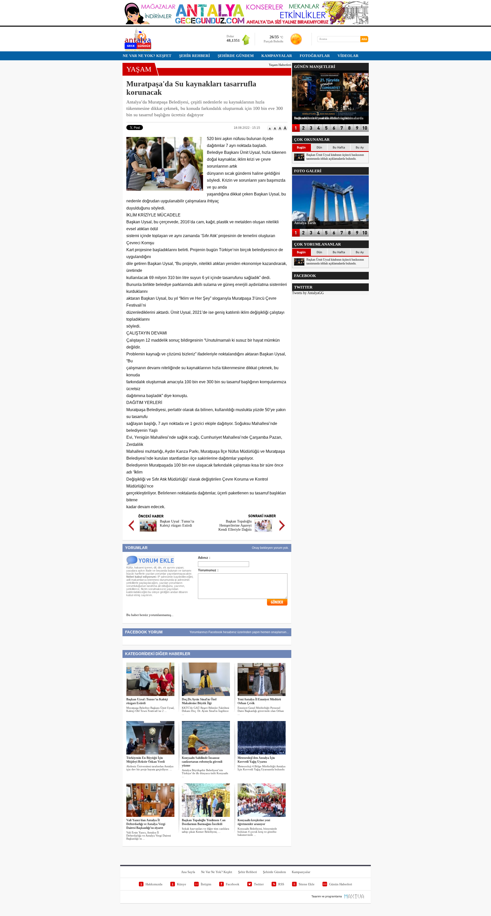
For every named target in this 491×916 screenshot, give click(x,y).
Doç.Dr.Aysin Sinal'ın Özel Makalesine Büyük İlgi (199, 701)
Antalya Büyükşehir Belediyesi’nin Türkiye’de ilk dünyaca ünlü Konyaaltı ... (205, 773)
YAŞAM (138, 69)
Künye (181, 884)
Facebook (232, 884)
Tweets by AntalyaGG (308, 293)
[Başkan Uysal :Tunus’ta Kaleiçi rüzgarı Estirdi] (148, 533)
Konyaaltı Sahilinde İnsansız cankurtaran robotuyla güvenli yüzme (202, 761)
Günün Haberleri (340, 884)
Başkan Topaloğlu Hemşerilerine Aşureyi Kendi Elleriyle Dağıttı (235, 525)
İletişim (206, 884)
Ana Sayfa (188, 872)
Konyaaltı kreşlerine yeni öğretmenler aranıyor (254, 822)
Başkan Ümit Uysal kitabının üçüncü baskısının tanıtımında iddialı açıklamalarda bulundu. (335, 156)
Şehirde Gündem (274, 872)
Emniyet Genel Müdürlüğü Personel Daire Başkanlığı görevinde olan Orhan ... (261, 710)
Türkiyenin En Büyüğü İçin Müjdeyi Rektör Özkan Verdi (145, 759)
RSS (281, 884)
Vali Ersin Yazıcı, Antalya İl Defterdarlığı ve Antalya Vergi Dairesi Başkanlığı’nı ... (148, 835)
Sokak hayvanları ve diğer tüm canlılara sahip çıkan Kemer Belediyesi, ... (205, 830)
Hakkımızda (154, 884)
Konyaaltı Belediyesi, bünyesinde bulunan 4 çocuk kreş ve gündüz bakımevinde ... (257, 831)
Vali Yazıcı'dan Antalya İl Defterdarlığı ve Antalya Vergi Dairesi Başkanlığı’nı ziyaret (145, 824)
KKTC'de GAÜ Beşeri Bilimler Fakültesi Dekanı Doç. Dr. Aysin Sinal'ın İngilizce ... (205, 710)
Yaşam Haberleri (280, 65)
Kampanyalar (301, 872)
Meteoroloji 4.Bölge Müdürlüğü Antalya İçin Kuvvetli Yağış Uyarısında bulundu (261, 768)
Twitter (259, 884)
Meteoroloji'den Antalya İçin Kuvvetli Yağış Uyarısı (256, 759)
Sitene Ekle (307, 884)
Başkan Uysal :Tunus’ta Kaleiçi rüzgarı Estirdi (177, 523)
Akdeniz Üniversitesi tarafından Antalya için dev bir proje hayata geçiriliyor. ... (149, 768)
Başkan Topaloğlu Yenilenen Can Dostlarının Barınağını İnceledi (204, 822)
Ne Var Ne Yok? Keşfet (216, 872)
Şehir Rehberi (247, 872)
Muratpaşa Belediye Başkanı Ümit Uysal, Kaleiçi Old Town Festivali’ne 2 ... (150, 709)
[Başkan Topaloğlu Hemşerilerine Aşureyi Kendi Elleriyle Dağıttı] (263, 533)
